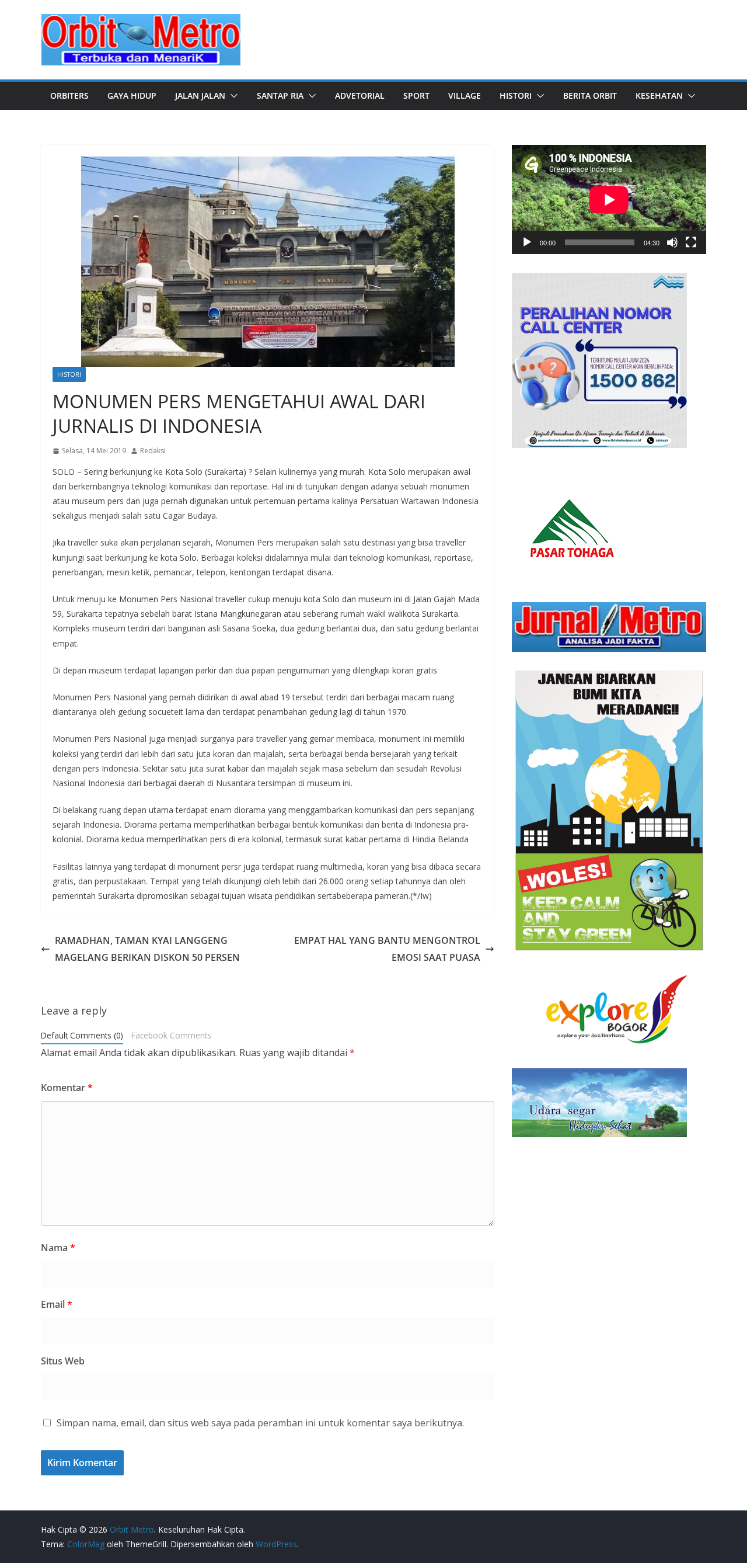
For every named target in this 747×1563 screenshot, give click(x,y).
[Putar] (527, 242)
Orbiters (69, 95)
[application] (609, 199)
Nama (58, 1247)
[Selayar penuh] (691, 242)
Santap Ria (280, 95)
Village (464, 95)
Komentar (67, 1087)
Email (56, 1304)
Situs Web (63, 1360)
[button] (231, 96)
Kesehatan (659, 95)
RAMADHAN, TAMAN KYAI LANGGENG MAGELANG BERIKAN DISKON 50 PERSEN (147, 949)
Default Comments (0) (82, 1035)
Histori (516, 95)
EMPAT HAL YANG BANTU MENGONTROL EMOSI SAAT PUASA (387, 949)
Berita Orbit (590, 95)
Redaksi (153, 451)
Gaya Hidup (131, 95)
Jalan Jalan (200, 95)
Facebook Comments (171, 1035)
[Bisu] (672, 242)
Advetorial (360, 95)
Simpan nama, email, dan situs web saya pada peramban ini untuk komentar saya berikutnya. (260, 1422)
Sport (416, 95)
